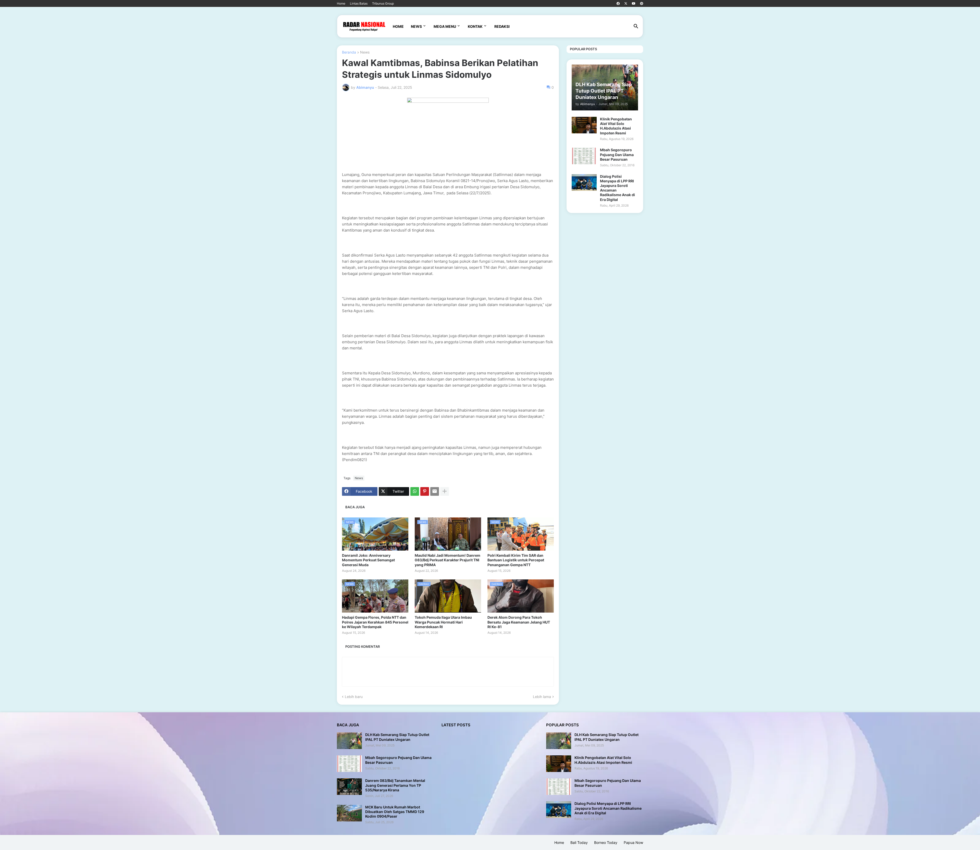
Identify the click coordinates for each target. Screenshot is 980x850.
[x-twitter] (625, 3)
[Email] (434, 491)
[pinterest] (641, 3)
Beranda (349, 52)
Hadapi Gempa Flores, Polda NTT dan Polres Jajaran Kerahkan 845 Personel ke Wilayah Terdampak (375, 622)
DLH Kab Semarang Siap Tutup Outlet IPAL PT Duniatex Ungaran (397, 736)
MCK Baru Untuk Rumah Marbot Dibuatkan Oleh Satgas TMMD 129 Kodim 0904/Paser (394, 811)
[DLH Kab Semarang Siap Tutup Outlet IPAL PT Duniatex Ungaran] (349, 740)
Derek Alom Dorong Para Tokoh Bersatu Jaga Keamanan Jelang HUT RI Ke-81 (518, 622)
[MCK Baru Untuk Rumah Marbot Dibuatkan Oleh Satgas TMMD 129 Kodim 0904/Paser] (349, 813)
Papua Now (633, 842)
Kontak (475, 26)
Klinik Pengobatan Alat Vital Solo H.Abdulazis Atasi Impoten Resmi (616, 126)
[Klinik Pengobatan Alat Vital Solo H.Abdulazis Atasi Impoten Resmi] (584, 125)
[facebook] (618, 3)
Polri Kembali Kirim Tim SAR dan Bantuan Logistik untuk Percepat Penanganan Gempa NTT (515, 560)
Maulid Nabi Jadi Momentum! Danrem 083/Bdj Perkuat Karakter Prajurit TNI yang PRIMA (447, 560)
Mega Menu (445, 26)
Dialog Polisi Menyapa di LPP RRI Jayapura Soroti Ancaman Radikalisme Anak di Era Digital (617, 188)
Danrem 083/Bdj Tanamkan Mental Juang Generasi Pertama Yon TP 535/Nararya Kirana (395, 785)
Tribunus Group (383, 3)
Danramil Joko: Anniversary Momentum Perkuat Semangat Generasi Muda (368, 560)
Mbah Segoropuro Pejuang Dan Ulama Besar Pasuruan (617, 154)
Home (341, 3)
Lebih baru (354, 696)
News (416, 26)
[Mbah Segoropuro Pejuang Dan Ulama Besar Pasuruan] (584, 156)
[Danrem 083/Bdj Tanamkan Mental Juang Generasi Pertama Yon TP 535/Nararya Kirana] (349, 786)
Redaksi (502, 26)
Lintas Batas (359, 3)
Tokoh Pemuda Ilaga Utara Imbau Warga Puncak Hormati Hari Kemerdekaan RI (443, 622)
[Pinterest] (424, 491)
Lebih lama (542, 696)
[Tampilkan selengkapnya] (444, 491)
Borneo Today (605, 842)
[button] (636, 26)
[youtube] (633, 3)
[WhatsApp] (414, 491)
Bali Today (579, 842)
